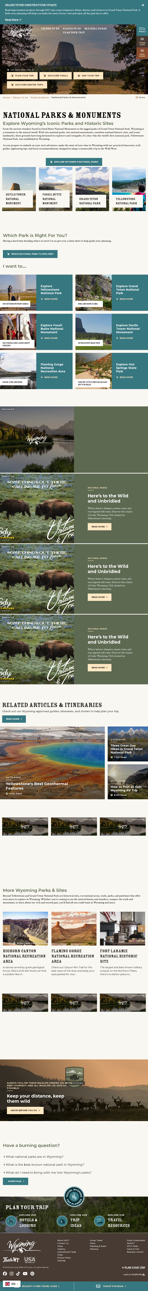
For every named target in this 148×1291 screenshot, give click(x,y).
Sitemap (61, 1260)
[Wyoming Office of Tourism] (21, 32)
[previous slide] (6, 928)
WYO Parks (132, 1246)
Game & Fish (133, 1249)
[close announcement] (143, 5)
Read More (12, 19)
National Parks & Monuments (69, 97)
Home (7, 97)
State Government (136, 1240)
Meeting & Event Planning (98, 1247)
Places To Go (21, 97)
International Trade (66, 1252)
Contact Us (63, 1243)
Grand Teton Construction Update (31, 5)
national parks (95, 28)
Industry (61, 1249)
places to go (72, 28)
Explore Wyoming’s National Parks (76, 162)
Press (60, 1246)
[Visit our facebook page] (5, 1273)
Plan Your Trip (74, 32)
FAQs (60, 1255)
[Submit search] (103, 30)
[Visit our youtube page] (25, 1273)
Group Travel (96, 1240)
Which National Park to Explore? (32, 254)
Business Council (135, 1252)
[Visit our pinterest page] (32, 1273)
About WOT (63, 1240)
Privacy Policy (64, 1257)
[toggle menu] (142, 30)
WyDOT (131, 1243)
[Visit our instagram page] (11, 1273)
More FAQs (15, 1181)
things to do (50, 28)
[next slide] (141, 928)
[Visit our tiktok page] (18, 1273)
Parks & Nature (41, 97)
